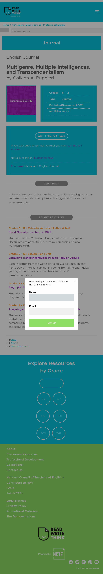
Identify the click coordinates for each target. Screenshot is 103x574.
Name (32, 292)
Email (32, 306)
